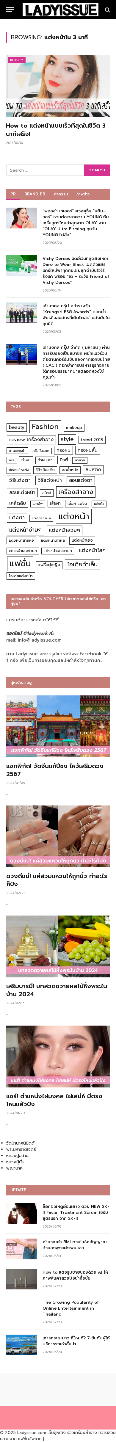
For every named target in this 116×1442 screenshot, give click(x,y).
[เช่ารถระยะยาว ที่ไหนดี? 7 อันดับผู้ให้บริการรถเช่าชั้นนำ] (21, 1345)
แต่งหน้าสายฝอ (21, 540)
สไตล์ (46, 493)
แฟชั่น (20, 563)
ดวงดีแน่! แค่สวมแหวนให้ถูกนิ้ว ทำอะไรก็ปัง (56, 880)
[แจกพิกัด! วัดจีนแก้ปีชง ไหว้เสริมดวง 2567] (58, 726)
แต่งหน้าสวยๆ (64, 530)
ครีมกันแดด (40, 450)
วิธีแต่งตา (20, 480)
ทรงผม (63, 450)
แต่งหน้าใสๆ (92, 550)
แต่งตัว (99, 503)
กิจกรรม (61, 194)
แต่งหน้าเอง (82, 540)
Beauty (16, 60)
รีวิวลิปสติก (45, 470)
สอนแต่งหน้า (22, 492)
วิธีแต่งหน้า (50, 480)
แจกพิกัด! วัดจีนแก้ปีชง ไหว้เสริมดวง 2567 (55, 769)
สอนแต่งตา (81, 480)
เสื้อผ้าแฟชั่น (77, 503)
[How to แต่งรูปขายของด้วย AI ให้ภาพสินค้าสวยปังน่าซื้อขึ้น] (21, 1279)
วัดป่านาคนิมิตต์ (20, 1143)
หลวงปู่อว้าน (17, 1156)
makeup (74, 427)
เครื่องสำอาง (76, 492)
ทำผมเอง (45, 460)
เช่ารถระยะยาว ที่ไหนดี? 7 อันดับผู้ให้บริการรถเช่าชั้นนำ (76, 1341)
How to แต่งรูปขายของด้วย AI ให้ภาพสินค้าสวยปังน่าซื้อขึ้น (75, 1275)
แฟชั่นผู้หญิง (49, 565)
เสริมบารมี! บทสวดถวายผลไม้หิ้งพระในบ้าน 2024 (56, 990)
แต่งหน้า (73, 516)
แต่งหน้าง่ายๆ (25, 530)
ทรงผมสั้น (88, 450)
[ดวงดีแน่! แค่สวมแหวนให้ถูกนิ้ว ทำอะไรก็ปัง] (58, 836)
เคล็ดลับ (17, 503)
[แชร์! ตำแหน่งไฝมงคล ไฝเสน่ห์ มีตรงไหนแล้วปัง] (58, 1056)
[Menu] (10, 9)
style (67, 439)
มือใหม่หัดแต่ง (19, 470)
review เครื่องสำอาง (31, 439)
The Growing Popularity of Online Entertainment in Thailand (71, 1308)
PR (13, 194)
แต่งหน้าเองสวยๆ (58, 551)
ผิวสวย (80, 460)
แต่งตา (17, 517)
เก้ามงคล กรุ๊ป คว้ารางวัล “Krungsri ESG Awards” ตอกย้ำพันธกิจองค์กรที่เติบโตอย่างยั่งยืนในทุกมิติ (76, 315)
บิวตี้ (64, 460)
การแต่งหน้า (17, 450)
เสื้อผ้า (55, 503)
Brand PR (35, 194)
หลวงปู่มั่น (15, 1162)
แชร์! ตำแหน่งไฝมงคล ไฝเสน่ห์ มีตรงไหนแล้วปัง (54, 1100)
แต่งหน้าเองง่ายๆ (23, 551)
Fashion (45, 426)
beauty (16, 427)
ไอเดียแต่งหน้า (21, 576)
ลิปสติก (93, 469)
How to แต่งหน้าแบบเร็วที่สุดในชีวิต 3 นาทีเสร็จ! (56, 129)
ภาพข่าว (83, 194)
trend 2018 (92, 440)
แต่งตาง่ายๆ (41, 518)
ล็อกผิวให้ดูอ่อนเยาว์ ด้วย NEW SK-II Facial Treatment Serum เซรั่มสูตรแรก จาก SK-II (76, 1212)
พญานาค (14, 1168)
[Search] (107, 9)
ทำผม (26, 460)
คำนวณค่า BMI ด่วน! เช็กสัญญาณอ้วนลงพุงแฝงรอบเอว (75, 1245)
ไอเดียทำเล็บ (82, 564)
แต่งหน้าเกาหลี (53, 540)
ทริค (12, 460)
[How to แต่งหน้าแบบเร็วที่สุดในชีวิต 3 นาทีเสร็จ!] (58, 86)
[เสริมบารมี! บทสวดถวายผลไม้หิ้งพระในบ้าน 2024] (58, 946)
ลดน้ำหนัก (70, 470)
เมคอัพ (38, 503)
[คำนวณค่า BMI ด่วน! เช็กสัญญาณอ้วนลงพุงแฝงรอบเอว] (21, 1249)
